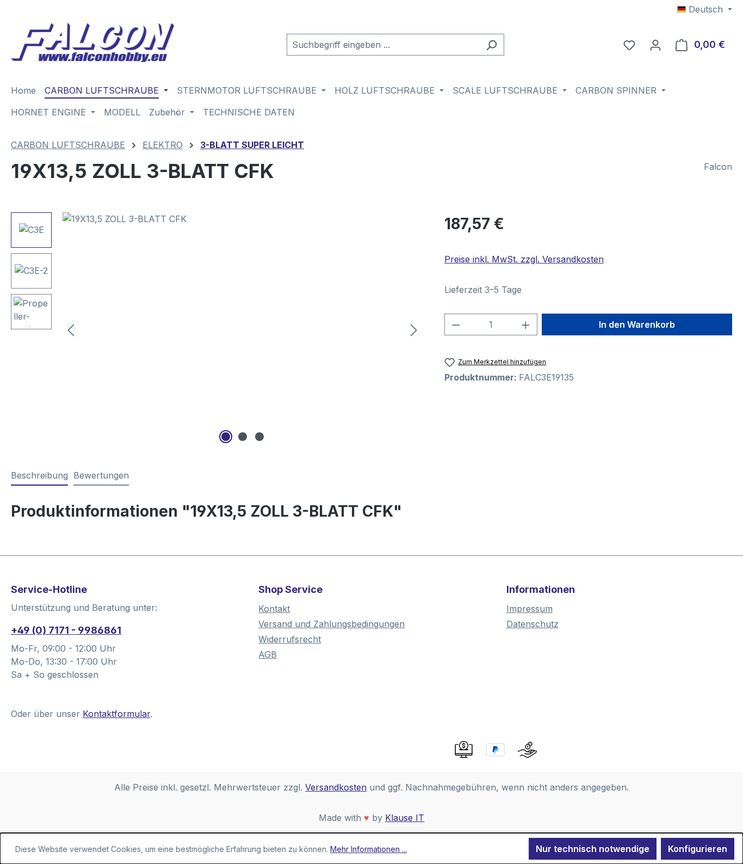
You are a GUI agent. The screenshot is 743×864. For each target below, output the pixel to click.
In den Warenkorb (637, 324)
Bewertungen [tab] (101, 475)
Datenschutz (532, 623)
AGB (267, 654)
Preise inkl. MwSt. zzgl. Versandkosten (524, 259)
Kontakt (274, 608)
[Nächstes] (414, 329)
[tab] (39, 476)
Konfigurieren (697, 848)
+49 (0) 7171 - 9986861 (66, 630)
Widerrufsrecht (289, 639)
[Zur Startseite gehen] (92, 42)
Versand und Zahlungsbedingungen (331, 623)
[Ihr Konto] (655, 45)
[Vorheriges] (71, 329)
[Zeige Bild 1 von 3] (225, 436)
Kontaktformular (116, 713)
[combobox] (383, 45)
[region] (217, 329)
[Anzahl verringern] (455, 324)
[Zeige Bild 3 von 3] (259, 436)
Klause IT (404, 817)
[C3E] (242, 329)
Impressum (529, 608)
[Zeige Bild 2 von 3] (242, 436)
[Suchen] (491, 45)
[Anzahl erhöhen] (526, 324)
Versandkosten (336, 787)
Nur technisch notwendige (592, 848)
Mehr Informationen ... (368, 849)
